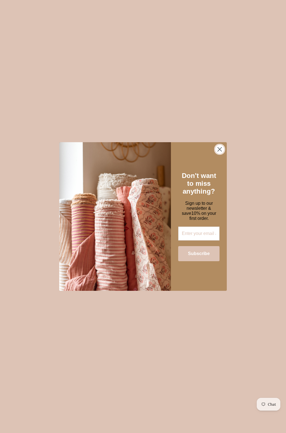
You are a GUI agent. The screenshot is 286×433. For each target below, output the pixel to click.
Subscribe (199, 253)
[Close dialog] (220, 149)
